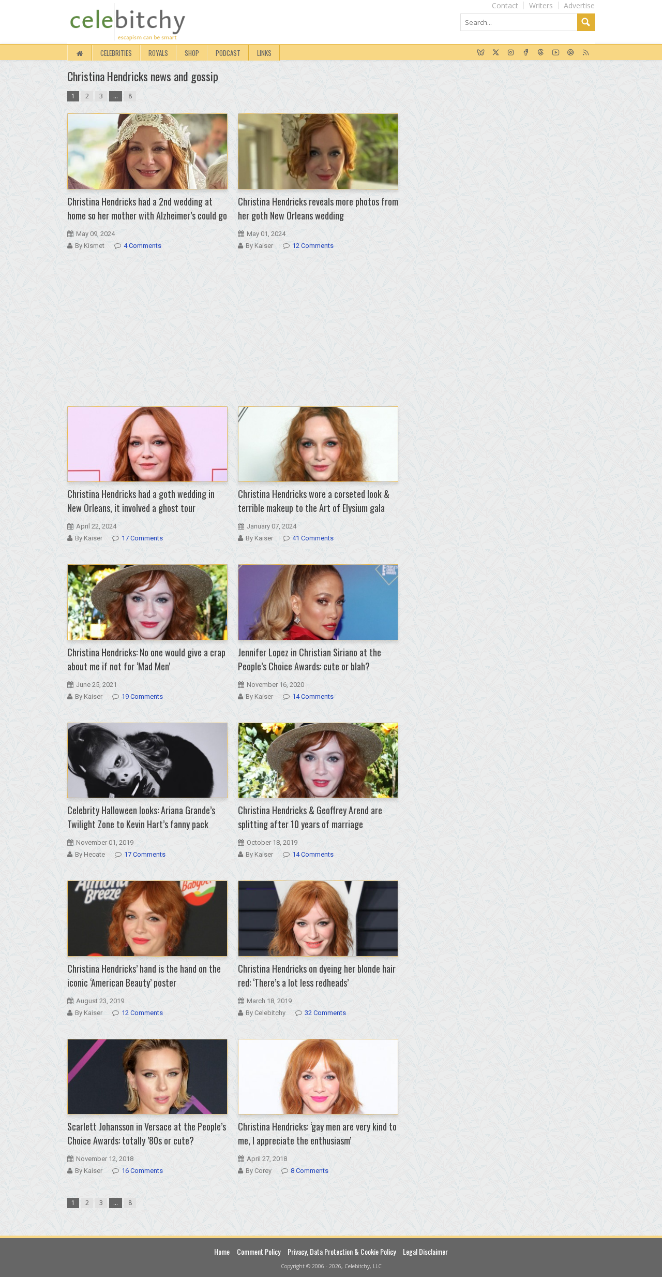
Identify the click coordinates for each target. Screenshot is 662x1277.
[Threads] (541, 53)
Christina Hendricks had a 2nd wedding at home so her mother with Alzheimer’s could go (147, 208)
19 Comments (142, 696)
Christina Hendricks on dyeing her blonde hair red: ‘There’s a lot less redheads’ (317, 975)
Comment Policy (258, 1251)
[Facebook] (526, 53)
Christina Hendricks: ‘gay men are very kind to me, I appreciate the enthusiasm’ (317, 1133)
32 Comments (325, 1013)
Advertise (579, 5)
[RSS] (586, 53)
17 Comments (142, 538)
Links (264, 53)
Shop (192, 53)
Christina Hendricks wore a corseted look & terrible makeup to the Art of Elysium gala (313, 501)
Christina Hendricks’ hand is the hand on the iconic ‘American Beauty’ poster (144, 975)
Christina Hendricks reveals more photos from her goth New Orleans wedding (318, 208)
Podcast (228, 53)
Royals (158, 53)
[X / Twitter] (496, 53)
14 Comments (313, 696)
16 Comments (142, 1171)
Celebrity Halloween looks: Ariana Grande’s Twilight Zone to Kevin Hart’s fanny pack (141, 817)
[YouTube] (556, 53)
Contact (505, 5)
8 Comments (309, 1171)
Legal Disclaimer (425, 1251)
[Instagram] (511, 53)
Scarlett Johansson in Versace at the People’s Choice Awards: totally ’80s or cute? (146, 1133)
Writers (541, 5)
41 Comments (313, 538)
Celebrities (116, 53)
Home (222, 1251)
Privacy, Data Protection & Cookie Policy (342, 1251)
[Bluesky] (481, 53)
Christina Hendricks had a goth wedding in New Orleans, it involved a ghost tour (141, 501)
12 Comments (313, 245)
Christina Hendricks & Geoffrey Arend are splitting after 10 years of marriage (310, 817)
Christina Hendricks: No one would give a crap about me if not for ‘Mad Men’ (146, 659)
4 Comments (142, 245)
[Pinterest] (571, 53)
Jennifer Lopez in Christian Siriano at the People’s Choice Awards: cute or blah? (309, 659)
